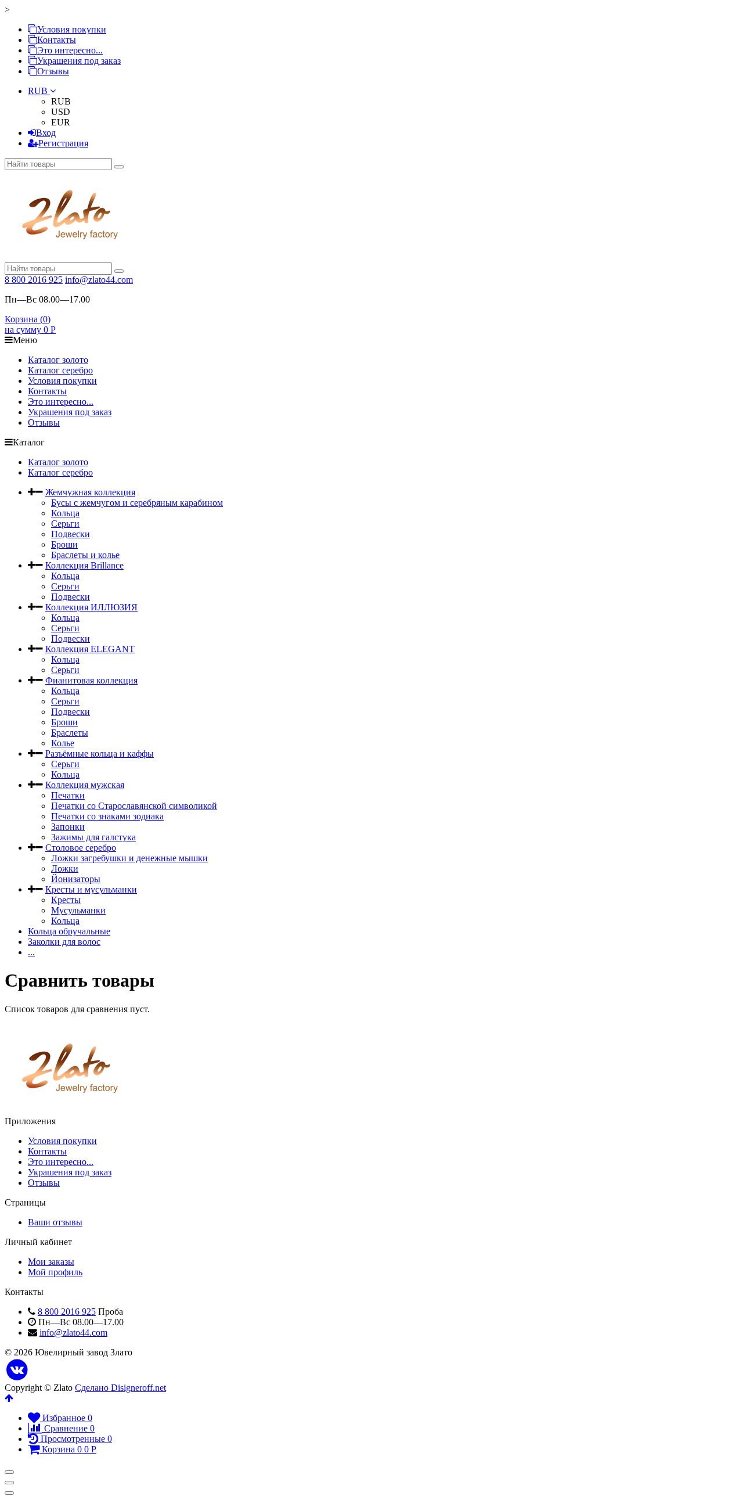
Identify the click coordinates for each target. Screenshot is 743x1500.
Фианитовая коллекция (91, 680)
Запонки (68, 827)
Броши (64, 544)
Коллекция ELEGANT (90, 649)
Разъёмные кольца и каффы (99, 753)
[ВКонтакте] (17, 1370)
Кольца (65, 513)
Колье (62, 743)
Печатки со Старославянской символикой (134, 806)
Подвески (70, 534)
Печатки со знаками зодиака (107, 816)
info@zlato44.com (99, 280)
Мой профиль (55, 1272)
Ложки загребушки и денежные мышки (129, 858)
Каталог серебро (60, 370)
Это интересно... (70, 50)
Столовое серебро (80, 847)
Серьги (65, 523)
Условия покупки (71, 29)
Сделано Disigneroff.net (120, 1388)
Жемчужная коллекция (90, 492)
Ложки (64, 868)
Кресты (66, 900)
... (31, 952)
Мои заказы (51, 1262)
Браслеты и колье (85, 555)
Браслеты (69, 733)
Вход (46, 133)
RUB (39, 91)
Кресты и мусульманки (91, 889)
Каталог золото (58, 360)
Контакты (56, 40)
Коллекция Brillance (84, 565)
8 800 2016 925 (34, 280)
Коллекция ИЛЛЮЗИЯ (91, 607)
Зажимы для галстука (93, 837)
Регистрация (63, 143)
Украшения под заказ (79, 61)
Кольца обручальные (69, 931)
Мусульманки (78, 910)
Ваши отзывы (55, 1222)
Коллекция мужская (84, 785)
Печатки (68, 795)
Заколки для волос (64, 942)
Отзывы (53, 71)
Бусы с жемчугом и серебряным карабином (137, 503)
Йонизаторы (75, 879)
